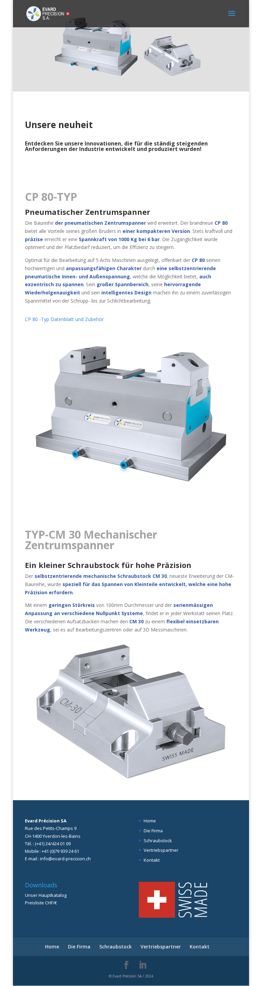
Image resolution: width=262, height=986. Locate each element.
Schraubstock (158, 840)
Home (150, 821)
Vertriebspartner (161, 850)
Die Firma (153, 831)
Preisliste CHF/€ (41, 903)
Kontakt (152, 860)
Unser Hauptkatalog (46, 895)
